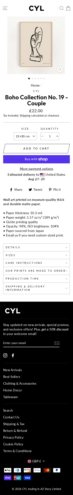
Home (35, 85)
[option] (36, 45)
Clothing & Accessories (19, 383)
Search (8, 410)
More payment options (36, 169)
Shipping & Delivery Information (25, 288)
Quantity (50, 128)
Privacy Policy (13, 437)
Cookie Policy (13, 444)
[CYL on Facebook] (13, 355)
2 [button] (33, 79)
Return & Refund (15, 431)
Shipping (25, 115)
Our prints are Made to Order (36, 270)
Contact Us (11, 417)
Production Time (22, 278)
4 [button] (38, 79)
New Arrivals (12, 370)
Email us (12, 235)
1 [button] (29, 79)
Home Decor (12, 390)
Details (13, 247)
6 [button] (44, 79)
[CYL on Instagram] (5, 355)
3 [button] (35, 79)
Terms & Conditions (17, 451)
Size (25, 128)
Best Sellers (11, 377)
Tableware (10, 397)
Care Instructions (24, 262)
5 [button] (41, 79)
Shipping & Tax (13, 424)
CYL (36, 91)
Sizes (11, 255)
